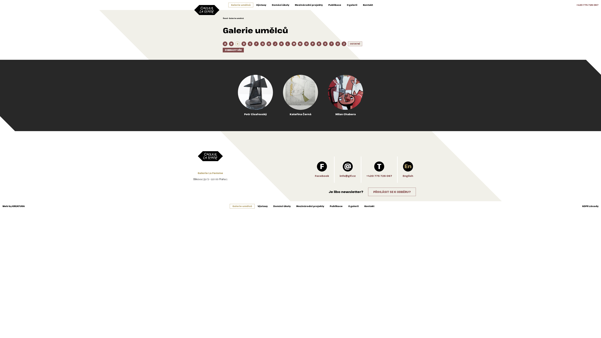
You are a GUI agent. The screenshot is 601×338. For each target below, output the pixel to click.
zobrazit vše (233, 50)
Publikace (334, 4)
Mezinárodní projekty (309, 4)
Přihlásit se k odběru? (392, 192)
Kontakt (368, 4)
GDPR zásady (590, 206)
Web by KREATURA (14, 206)
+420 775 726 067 (587, 4)
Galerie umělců (241, 4)
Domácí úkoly (280, 4)
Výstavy (261, 4)
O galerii (352, 4)
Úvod (225, 18)
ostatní (355, 43)
